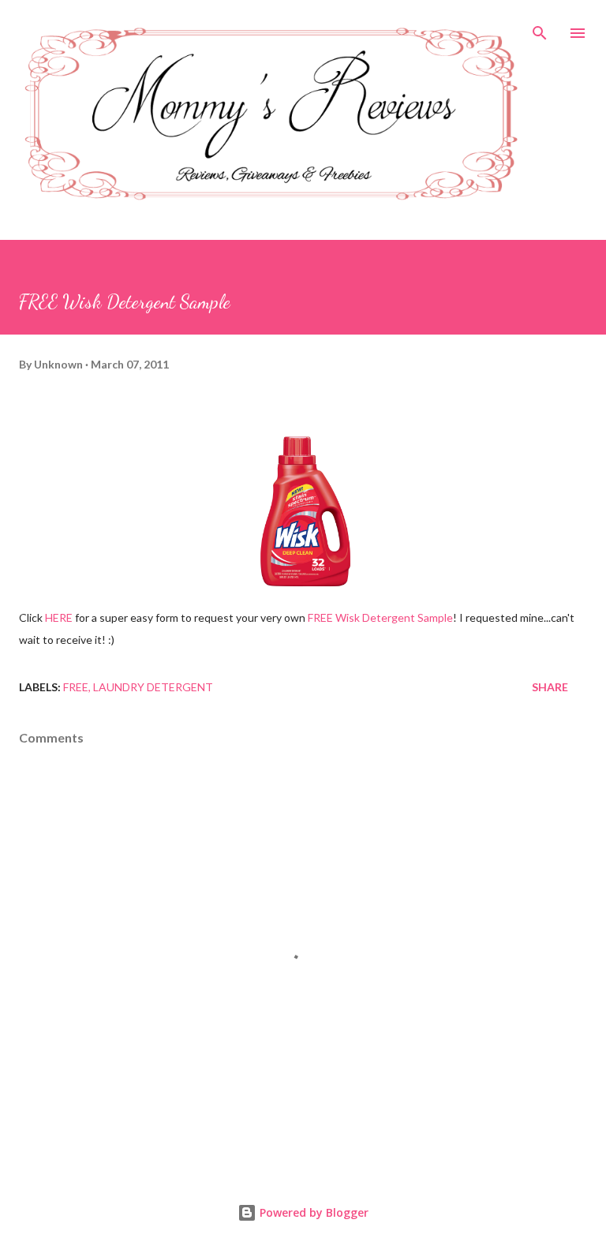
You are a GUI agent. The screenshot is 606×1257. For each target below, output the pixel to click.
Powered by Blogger (312, 1212)
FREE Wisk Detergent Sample (380, 617)
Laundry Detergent (153, 687)
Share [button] (550, 687)
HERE (59, 617)
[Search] (539, 28)
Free (75, 687)
